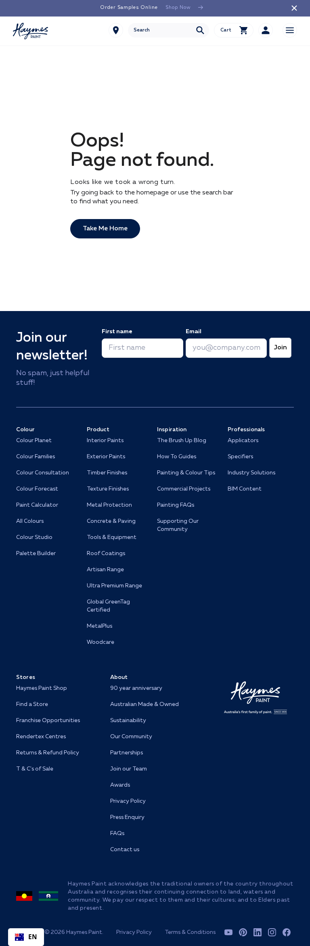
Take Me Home (105, 229)
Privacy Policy (128, 801)
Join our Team (128, 769)
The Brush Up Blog (181, 440)
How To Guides (176, 456)
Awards (120, 785)
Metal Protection (109, 505)
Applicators (243, 440)
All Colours (30, 521)
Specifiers (240, 456)
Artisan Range (105, 569)
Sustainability (128, 720)
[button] (233, 30)
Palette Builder (36, 553)
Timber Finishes (107, 473)
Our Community (131, 736)
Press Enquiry (127, 817)
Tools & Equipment (111, 537)
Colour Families (35, 456)
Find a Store (32, 704)
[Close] (294, 8)
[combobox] (168, 30)
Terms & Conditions (190, 932)
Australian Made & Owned (144, 704)
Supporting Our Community (178, 525)
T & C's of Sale (34, 769)
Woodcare (100, 642)
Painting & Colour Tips (186, 473)
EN (33, 937)
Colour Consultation (42, 473)
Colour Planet (34, 440)
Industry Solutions (251, 473)
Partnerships (126, 753)
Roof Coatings (106, 553)
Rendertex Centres (41, 736)
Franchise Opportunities (48, 720)
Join (280, 348)
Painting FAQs (175, 505)
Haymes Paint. (84, 932)
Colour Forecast (37, 489)
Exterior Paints (106, 456)
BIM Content (245, 489)
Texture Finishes (108, 489)
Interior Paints (105, 440)
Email (193, 331)
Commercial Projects (183, 489)
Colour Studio (34, 537)
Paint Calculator (37, 505)
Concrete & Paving (111, 521)
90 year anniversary (136, 688)
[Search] (200, 30)
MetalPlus (99, 626)
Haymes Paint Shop (41, 688)
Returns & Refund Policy (47, 753)
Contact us (124, 849)
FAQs (117, 833)
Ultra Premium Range (114, 586)
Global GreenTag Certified (108, 606)
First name (117, 331)
